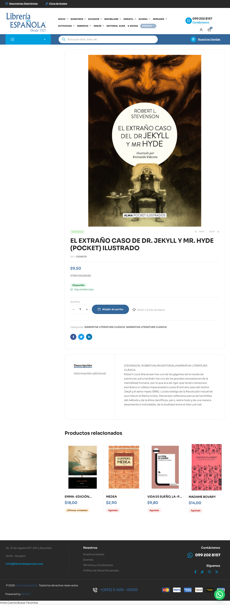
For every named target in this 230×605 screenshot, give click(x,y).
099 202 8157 (202, 19)
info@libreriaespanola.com (24, 563)
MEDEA (111, 497)
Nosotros (90, 548)
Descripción (83, 365)
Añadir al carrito (112, 309)
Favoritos (32, 602)
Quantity (75, 301)
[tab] (90, 366)
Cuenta (12, 602)
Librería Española (26, 585)
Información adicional (90, 373)
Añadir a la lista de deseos (151, 309)
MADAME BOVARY (202, 497)
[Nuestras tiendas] (193, 39)
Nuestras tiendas (209, 39)
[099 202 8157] (188, 20)
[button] (219, 594)
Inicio (3, 602)
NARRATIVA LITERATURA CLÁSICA (104, 327)
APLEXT (26, 594)
